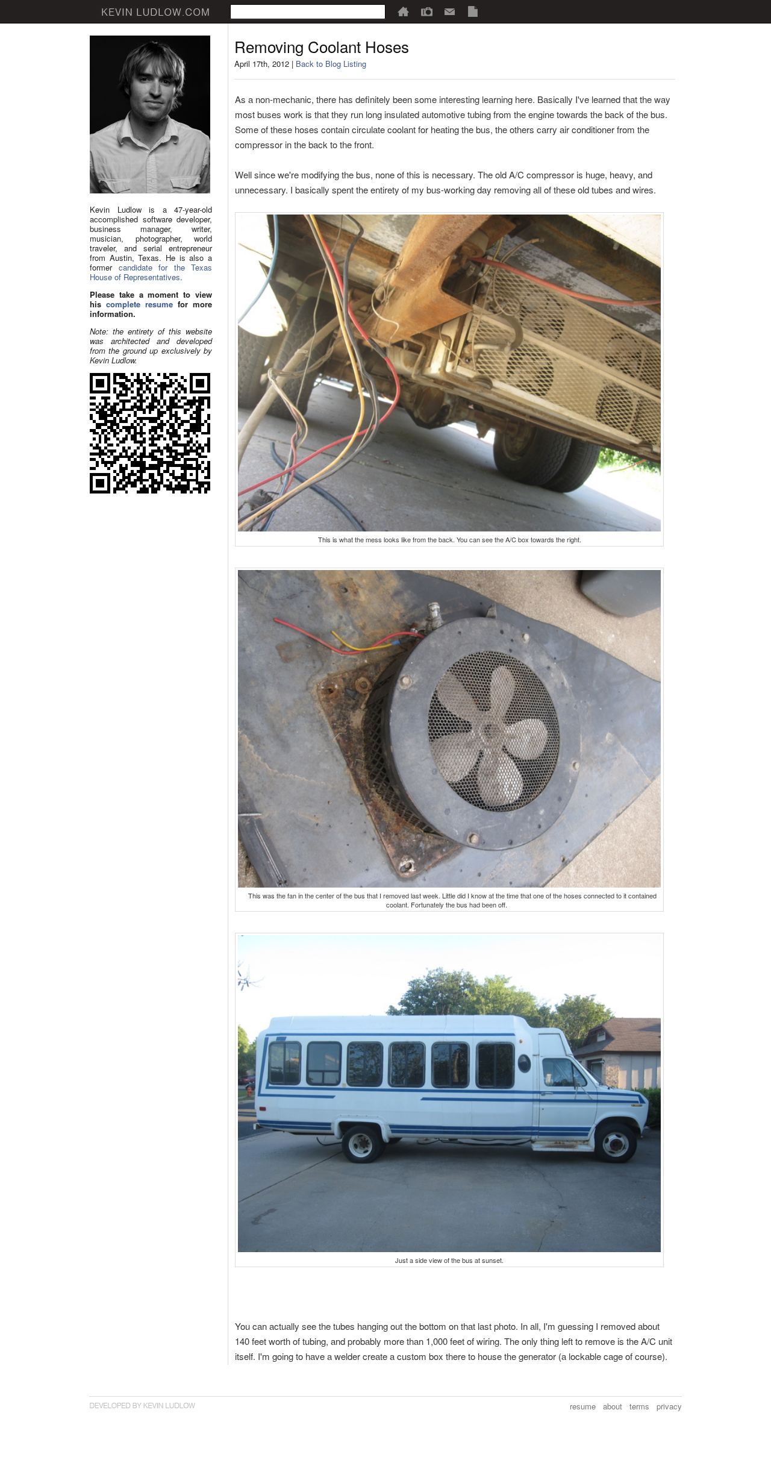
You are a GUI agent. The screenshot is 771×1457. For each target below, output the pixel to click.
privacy (669, 1406)
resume (583, 1406)
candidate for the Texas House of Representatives (151, 272)
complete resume (139, 304)
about (612, 1406)
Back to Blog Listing (331, 63)
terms (639, 1406)
